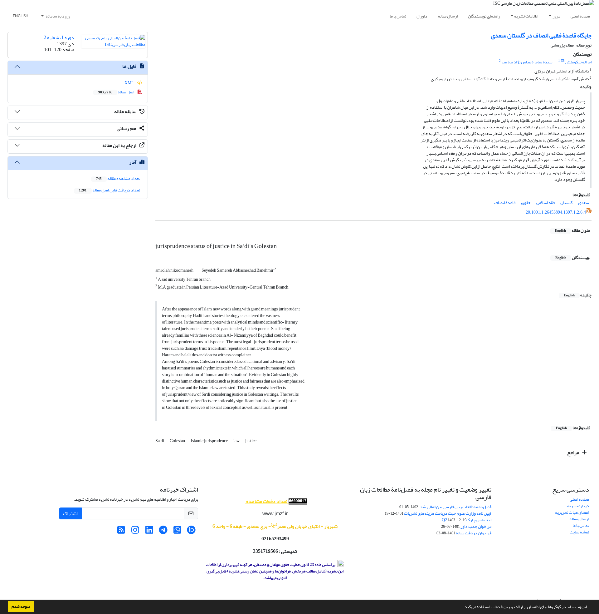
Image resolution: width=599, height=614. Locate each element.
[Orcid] (191, 531)
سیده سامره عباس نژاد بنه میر (527, 62)
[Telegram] (163, 531)
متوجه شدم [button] (21, 606)
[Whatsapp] (177, 531)
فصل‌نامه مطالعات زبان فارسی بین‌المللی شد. (455, 507)
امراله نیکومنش (578, 62)
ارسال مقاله (448, 16)
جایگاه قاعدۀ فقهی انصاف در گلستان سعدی (541, 35)
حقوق (526, 202)
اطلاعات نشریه (526, 16)
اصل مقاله (116, 92)
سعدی (583, 202)
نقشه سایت (579, 532)
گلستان (566, 202)
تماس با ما (398, 16)
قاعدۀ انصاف (504, 202)
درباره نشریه (578, 506)
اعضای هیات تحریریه (572, 512)
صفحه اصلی (580, 16)
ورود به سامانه (57, 16)
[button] (462, 607)
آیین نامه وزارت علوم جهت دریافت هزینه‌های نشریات (447, 513)
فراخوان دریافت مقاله (473, 533)
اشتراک (70, 513)
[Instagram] (135, 531)
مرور (556, 16)
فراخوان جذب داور (475, 526)
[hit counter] (297, 501)
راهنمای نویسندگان (484, 16)
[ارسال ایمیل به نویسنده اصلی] (563, 61)
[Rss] (121, 531)
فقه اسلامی (545, 202)
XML (129, 83)
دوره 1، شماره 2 (59, 37)
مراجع (573, 452)
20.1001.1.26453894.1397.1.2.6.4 (556, 212)
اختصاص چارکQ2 (466, 520)
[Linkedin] (149, 531)
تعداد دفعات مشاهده (266, 501)
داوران (421, 16)
